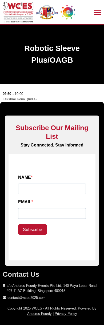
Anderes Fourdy (39, 314)
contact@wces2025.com (26, 298)
